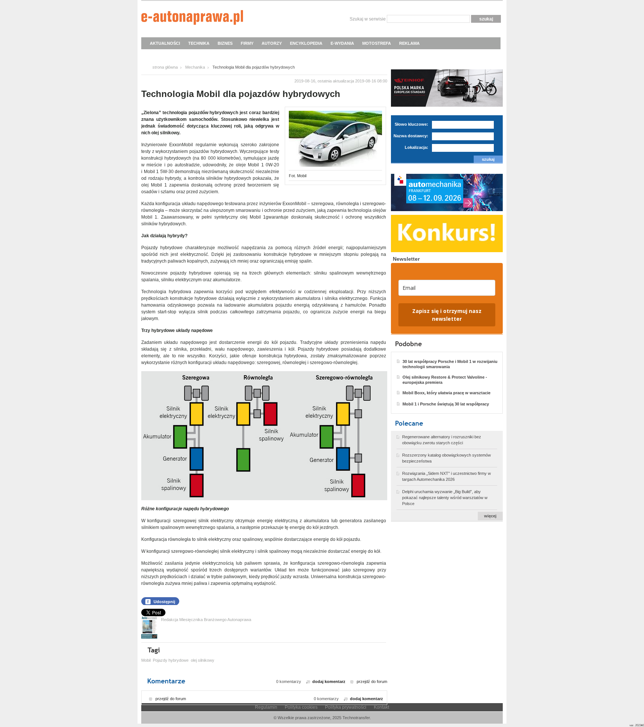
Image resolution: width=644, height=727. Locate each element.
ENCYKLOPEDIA (306, 43)
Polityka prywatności (345, 707)
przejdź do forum (372, 681)
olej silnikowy (202, 660)
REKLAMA (409, 43)
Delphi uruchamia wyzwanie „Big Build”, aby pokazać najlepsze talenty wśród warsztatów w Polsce (444, 497)
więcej (490, 516)
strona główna (165, 67)
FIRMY (247, 43)
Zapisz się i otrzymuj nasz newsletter (447, 314)
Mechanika (195, 67)
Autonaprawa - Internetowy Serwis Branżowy (192, 19)
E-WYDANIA (342, 43)
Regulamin (266, 707)
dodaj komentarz (328, 681)
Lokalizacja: (416, 147)
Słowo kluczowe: (411, 124)
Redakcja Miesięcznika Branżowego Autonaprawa (206, 619)
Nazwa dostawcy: (411, 136)
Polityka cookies (301, 707)
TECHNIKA (198, 43)
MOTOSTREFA (376, 43)
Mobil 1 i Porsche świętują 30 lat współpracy (445, 404)
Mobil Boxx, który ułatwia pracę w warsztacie (446, 393)
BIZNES (225, 43)
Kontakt (381, 707)
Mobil (146, 660)
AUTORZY (272, 43)
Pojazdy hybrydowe (171, 660)
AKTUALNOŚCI (165, 43)
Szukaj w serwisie (368, 19)
